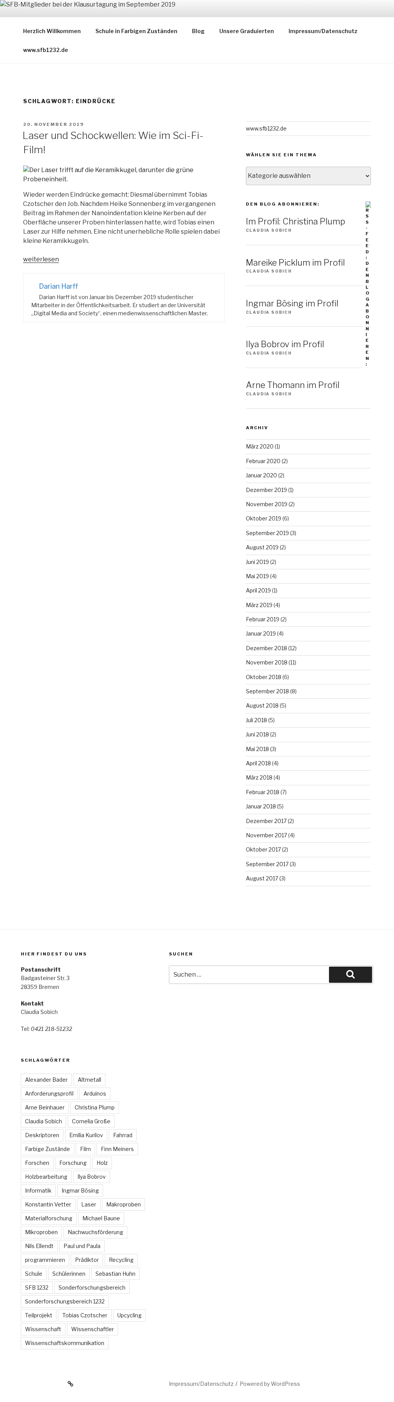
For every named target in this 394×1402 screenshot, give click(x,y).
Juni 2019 (257, 562)
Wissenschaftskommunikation (64, 1343)
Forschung (73, 1162)
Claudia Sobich (43, 1121)
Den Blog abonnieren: (282, 204)
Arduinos (94, 1093)
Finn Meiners (117, 1149)
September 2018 (267, 691)
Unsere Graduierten (246, 31)
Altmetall (89, 1079)
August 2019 (262, 547)
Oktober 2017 (263, 849)
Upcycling (129, 1315)
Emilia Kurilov (86, 1135)
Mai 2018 (257, 749)
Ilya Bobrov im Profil (285, 344)
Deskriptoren (42, 1135)
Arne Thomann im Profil (292, 385)
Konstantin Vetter (48, 1204)
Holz (102, 1162)
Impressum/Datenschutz (323, 31)
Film (85, 1149)
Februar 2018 (262, 792)
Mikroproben (41, 1232)
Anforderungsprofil (49, 1093)
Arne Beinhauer (45, 1107)
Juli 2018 (256, 720)
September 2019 (267, 533)
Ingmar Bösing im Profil (292, 303)
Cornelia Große (91, 1121)
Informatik (38, 1190)
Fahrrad (122, 1135)
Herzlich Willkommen (52, 31)
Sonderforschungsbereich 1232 (65, 1301)
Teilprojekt (38, 1315)
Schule (33, 1273)
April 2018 (258, 763)
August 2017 (262, 878)
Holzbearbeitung (46, 1176)
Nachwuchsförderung (95, 1232)
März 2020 (260, 446)
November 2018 (266, 662)
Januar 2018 (261, 806)
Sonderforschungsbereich (91, 1287)
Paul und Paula (81, 1246)
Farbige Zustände (47, 1149)
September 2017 (267, 864)
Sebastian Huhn (115, 1273)
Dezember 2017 (266, 821)
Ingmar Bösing (80, 1190)
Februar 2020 (263, 461)
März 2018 (259, 777)
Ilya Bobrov (91, 1176)
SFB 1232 (36, 1287)
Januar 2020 (261, 475)
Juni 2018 (257, 734)
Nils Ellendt (39, 1246)
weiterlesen (41, 259)
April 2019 (258, 590)
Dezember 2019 (266, 490)
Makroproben (123, 1204)
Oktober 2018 (263, 677)
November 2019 (266, 504)
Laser (88, 1204)
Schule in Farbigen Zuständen (136, 31)
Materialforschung (48, 1218)
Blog (198, 31)
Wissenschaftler (92, 1329)
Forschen (37, 1162)
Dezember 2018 (266, 648)
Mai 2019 (257, 576)
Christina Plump (95, 1107)
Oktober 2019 (263, 518)
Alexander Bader (46, 1079)
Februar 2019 (262, 619)
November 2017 (266, 835)
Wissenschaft (43, 1329)
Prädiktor (87, 1259)
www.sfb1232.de (45, 50)
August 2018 (262, 705)
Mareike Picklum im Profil (295, 263)
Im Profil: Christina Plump (295, 221)
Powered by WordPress (270, 1383)
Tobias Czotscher (84, 1315)
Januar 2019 (261, 633)
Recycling (121, 1259)
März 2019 (259, 605)
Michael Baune (101, 1218)
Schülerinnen (68, 1273)
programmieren (45, 1259)
